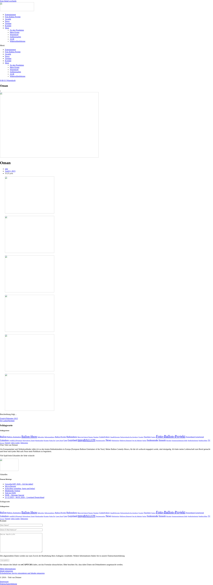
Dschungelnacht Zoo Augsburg (129, 437)
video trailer (15, 443)
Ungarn (2, 443)
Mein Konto (14, 32)
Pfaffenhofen (115, 440)
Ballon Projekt (60, 437)
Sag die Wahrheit (137, 440)
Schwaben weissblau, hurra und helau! (20, 488)
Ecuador (141, 437)
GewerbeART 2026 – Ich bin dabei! (19, 484)
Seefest (144, 440)
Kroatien (46, 440)
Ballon (3, 436)
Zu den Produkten (17, 30)
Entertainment (10, 15)
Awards (8, 19)
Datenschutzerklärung (8, 584)
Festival (153, 437)
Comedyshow (104, 437)
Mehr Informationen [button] (8, 569)
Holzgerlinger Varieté (29, 440)
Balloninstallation (49, 437)
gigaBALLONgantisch (15, 440)
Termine (8, 23)
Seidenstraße (152, 440)
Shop (7, 28)
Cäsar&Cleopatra (115, 437)
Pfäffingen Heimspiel (126, 440)
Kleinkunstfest (39, 440)
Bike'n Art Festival (83, 437)
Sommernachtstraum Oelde (179, 440)
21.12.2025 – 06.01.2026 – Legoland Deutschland (24, 497)
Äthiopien (24, 443)
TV (209, 440)
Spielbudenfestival (193, 440)
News (7, 21)
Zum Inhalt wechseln (8, 1)
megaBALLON (86, 440)
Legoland (72, 440)
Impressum (4, 582)
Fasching (147, 437)
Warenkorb (14, 35)
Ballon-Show (29, 436)
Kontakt (8, 26)
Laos (65, 440)
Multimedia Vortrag (12, 491)
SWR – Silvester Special (14, 495)
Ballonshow (71, 437)
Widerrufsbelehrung (17, 41)
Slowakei (168, 440)
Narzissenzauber (100, 440)
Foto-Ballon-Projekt (12, 17)
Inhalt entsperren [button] (6, 571)
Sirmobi (162, 440)
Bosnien (90, 437)
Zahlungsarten (15, 37)
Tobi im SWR (10, 493)
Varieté (7, 443)
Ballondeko (41, 437)
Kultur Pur (52, 440)
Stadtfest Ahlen (203, 440)
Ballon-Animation (14, 437)
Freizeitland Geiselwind (195, 437)
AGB (12, 39)
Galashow (4, 440)
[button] (106, 45)
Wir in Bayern (10, 486)
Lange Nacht (59, 440)
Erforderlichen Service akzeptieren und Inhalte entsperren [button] (22, 573)
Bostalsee (96, 437)
